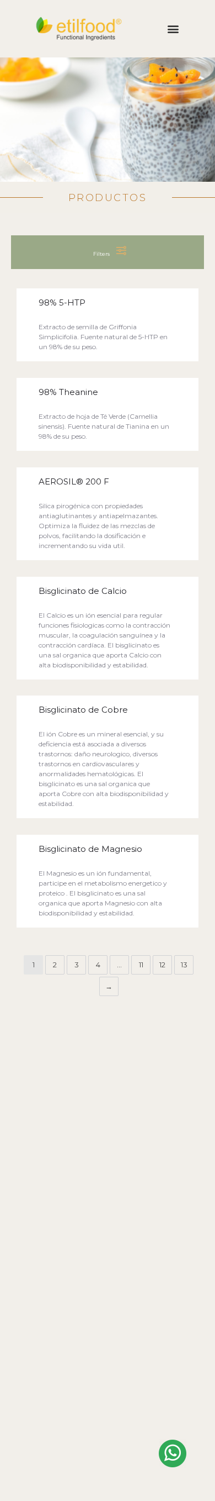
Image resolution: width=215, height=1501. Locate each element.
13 (184, 964)
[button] (173, 29)
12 (162, 964)
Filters (102, 253)
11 (141, 964)
